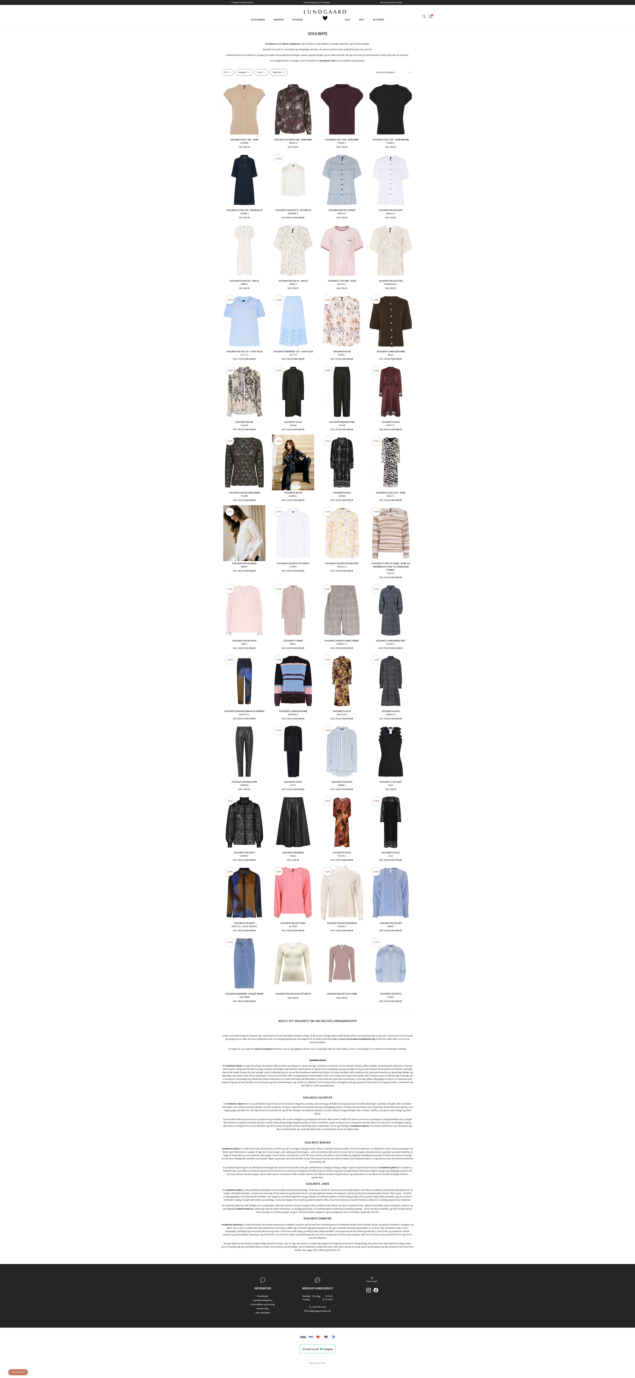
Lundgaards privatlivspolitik (327, 714)
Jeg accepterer (319, 714)
